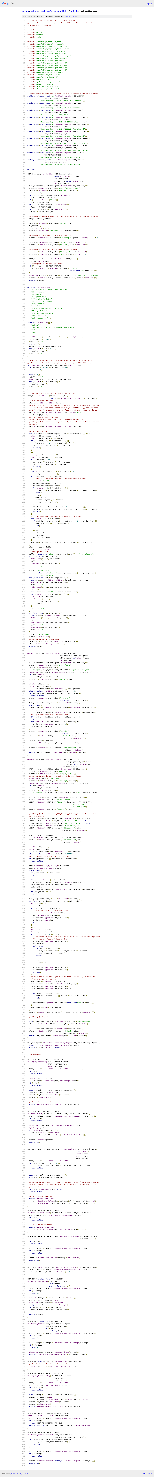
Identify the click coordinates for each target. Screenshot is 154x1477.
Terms (26, 1473)
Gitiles (13, 1473)
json (150, 1473)
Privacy (19, 1473)
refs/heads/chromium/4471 (53, 11)
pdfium (25, 11)
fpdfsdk (74, 11)
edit (74, 16)
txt (144, 1473)
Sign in (149, 3)
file (68, 16)
